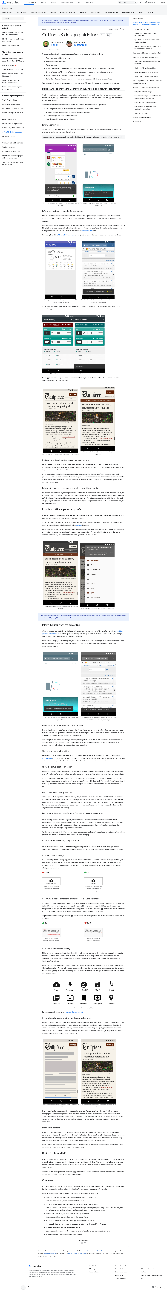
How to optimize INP (111, 12)
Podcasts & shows (120, 1278)
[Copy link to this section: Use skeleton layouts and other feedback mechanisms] (92, 1018)
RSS (142, 1278)
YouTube (143, 1272)
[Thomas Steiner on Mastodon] (80, 45)
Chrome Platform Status (66, 235)
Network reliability (128, 12)
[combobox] (128, 2)
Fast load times (22, 12)
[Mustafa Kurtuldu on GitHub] (54, 45)
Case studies (119, 1275)
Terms (30, 1287)
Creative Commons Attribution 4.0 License (94, 1251)
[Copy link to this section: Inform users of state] (63, 125)
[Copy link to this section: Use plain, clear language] (66, 855)
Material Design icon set (74, 1012)
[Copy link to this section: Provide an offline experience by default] (85, 509)
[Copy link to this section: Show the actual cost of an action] (73, 767)
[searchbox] (13, 18)
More (149, 12)
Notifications (95, 12)
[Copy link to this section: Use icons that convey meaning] (71, 949)
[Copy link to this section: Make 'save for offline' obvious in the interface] (85, 726)
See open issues (94, 1272)
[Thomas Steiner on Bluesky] (83, 45)
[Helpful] (120, 29)
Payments (83, 12)
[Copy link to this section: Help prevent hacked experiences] (74, 792)
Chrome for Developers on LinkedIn (151, 1275)
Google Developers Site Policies (77, 1253)
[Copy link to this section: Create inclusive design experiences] (81, 841)
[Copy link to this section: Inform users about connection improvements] (85, 211)
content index (47, 758)
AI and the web (7, 12)
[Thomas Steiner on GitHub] (75, 45)
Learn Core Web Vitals (38, 12)
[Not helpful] (123, 29)
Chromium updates (121, 1272)
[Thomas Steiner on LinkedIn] (78, 45)
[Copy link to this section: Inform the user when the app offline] (81, 625)
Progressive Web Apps (67, 12)
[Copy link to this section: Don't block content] (61, 1128)
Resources (30, 2)
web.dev (44, 29)
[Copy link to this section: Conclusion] (55, 1180)
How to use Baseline (67, 2)
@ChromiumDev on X (147, 1269)
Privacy (36, 1287)
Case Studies (89, 2)
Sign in (162, 2)
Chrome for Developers (122, 1269)
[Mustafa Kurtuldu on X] (51, 45)
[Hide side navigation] (23, 1287)
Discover (44, 2)
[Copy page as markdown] (108, 35)
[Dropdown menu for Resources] (36, 2)
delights (79, 525)
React (141, 12)
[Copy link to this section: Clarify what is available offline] (70, 751)
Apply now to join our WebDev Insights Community (61, 22)
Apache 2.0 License (50, 1253)
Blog (79, 2)
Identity (53, 12)
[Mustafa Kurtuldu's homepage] (57, 45)
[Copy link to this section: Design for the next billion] (70, 1153)
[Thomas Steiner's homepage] (86, 45)
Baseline (53, 2)
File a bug (92, 1269)
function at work (87, 231)
